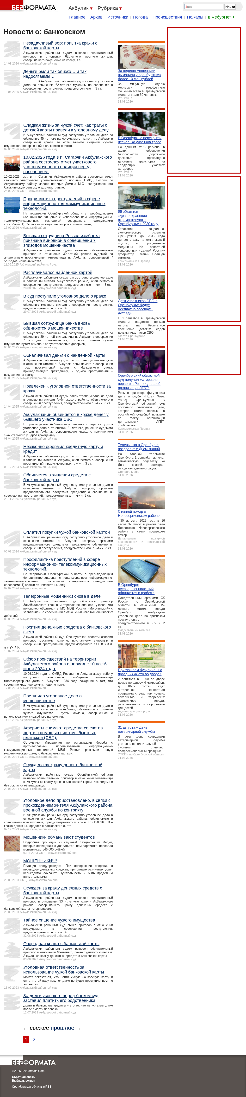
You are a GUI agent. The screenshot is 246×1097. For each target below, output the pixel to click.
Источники (117, 17)
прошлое (62, 1028)
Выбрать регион (23, 1080)
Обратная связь (23, 1077)
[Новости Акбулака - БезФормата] (29, 6)
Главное (77, 17)
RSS (48, 1086)
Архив (96, 17)
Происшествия (167, 17)
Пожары (195, 17)
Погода (140, 17)
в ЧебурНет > (221, 17)
